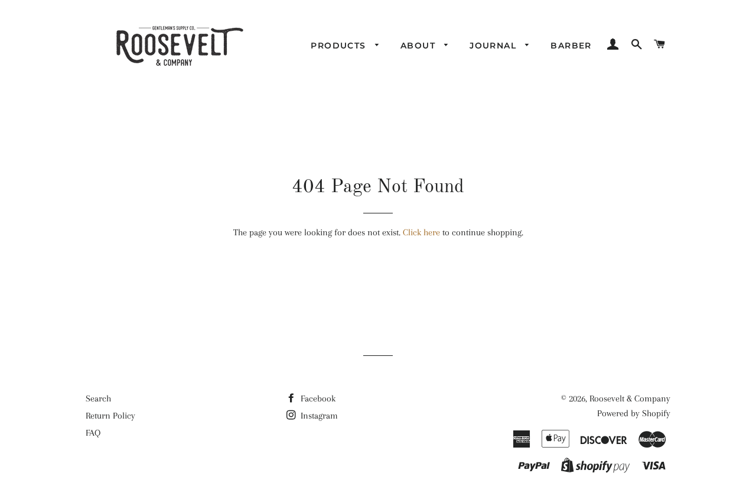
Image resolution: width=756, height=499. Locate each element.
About (419, 45)
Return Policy (110, 415)
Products (340, 45)
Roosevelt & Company (629, 398)
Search (98, 398)
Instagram (318, 415)
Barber (570, 45)
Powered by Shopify (633, 413)
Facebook (316, 398)
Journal (494, 45)
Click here (421, 232)
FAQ (93, 432)
